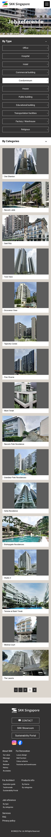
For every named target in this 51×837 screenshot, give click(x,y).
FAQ (4, 817)
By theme (25, 784)
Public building (25, 97)
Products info (27, 780)
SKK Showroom (25, 728)
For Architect (8, 780)
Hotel (25, 64)
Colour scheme (22, 761)
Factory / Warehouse (25, 121)
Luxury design (21, 755)
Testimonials (8, 787)
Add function (21, 758)
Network (6, 764)
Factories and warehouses (26, 764)
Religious (25, 129)
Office (25, 48)
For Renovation (23, 751)
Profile (5, 761)
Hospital (25, 56)
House (25, 88)
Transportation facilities (25, 113)
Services (6, 813)
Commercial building (25, 72)
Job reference (9, 800)
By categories (27, 787)
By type (6, 804)
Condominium (25, 80)
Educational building (25, 105)
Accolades (7, 771)
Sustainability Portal (25, 735)
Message (6, 758)
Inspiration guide (9, 784)
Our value (6, 755)
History (5, 768)
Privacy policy (8, 820)
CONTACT (27, 720)
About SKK (7, 751)
